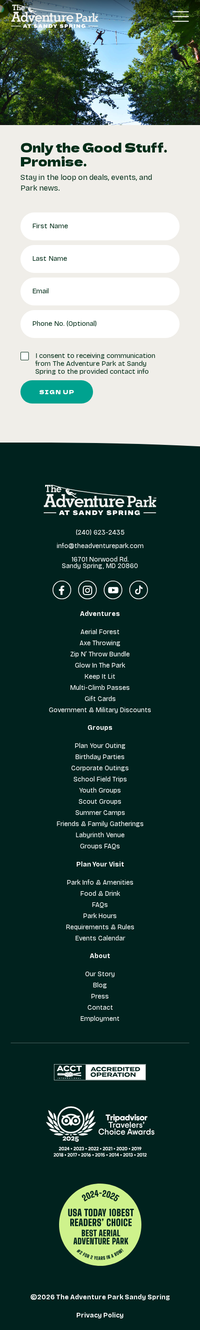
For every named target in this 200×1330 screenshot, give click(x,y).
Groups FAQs (100, 846)
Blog (100, 985)
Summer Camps (100, 813)
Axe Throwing (100, 643)
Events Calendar (100, 938)
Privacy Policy (100, 1315)
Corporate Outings (100, 768)
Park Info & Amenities (100, 883)
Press (100, 996)
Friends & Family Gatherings (100, 824)
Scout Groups (100, 802)
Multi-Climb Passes (100, 688)
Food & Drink (100, 894)
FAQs (100, 905)
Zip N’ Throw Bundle (100, 654)
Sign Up (56, 392)
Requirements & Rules (100, 927)
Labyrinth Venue (100, 835)
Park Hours (100, 916)
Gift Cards (100, 699)
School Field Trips (100, 779)
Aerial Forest (100, 632)
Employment (100, 1019)
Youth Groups (100, 790)
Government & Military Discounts (100, 710)
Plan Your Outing (100, 746)
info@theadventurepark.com (100, 546)
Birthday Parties (100, 757)
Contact (100, 1008)
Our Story (100, 974)
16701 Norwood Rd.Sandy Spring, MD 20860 (100, 562)
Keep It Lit (100, 677)
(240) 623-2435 (100, 532)
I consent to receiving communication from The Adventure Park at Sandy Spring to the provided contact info (95, 364)
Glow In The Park (100, 665)
